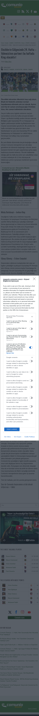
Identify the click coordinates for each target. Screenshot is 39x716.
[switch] (31, 322)
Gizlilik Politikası (29, 437)
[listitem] (19, 316)
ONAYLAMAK (12, 429)
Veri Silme (7, 437)
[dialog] (19, 358)
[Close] (35, 279)
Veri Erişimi (17, 437)
